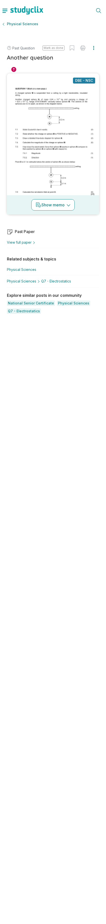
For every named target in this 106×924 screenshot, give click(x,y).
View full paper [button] (19, 242)
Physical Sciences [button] (22, 24)
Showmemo (53, 204)
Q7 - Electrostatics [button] (56, 281)
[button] (31, 303)
